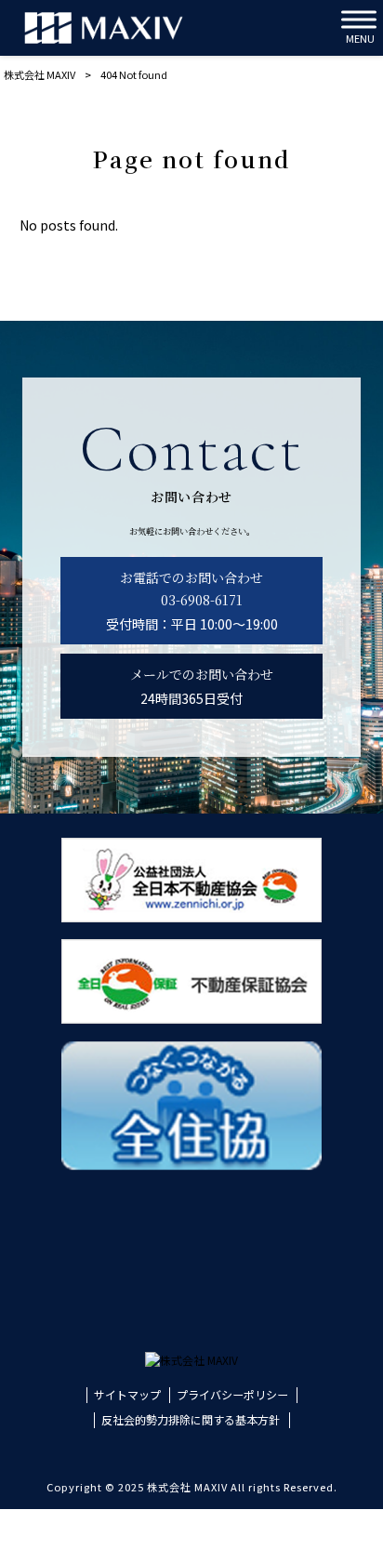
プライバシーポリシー (232, 1394)
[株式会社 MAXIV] (103, 28)
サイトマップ (127, 1394)
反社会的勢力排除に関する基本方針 (190, 1419)
